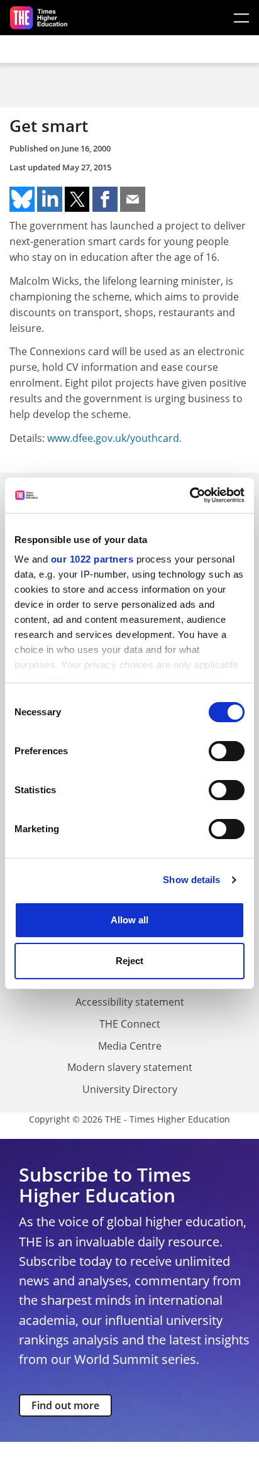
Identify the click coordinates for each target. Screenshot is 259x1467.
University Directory (129, 1089)
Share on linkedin (49, 199)
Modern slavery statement (129, 1067)
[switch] (227, 751)
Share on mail (132, 199)
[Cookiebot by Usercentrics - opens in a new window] (190, 495)
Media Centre (130, 1046)
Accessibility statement (129, 1002)
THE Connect (129, 1024)
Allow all (129, 920)
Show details (191, 879)
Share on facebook (105, 199)
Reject (129, 960)
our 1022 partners (92, 559)
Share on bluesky (22, 199)
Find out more (65, 1405)
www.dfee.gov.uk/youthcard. (114, 438)
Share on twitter (77, 199)
